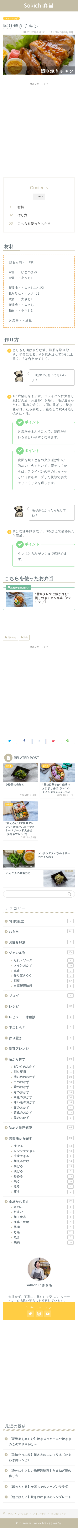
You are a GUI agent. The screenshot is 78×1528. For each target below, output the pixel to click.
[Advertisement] (39, 128)
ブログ (40, 996)
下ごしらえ (40, 1027)
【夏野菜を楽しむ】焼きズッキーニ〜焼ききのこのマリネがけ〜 (40, 1441)
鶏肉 (25, 637)
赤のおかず (42, 1107)
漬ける (42, 1171)
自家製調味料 (42, 985)
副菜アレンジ (40, 1048)
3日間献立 (40, 921)
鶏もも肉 (11, 637)
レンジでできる (43, 1151)
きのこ (42, 1206)
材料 (20, 207)
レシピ (40, 1006)
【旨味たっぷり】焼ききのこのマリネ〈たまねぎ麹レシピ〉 (40, 1457)
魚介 (42, 1237)
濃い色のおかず (43, 1076)
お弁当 (40, 931)
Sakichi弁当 (39, 5)
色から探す (40, 1059)
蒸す (42, 1191)
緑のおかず (43, 1092)
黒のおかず (42, 1117)
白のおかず (43, 1082)
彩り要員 (43, 1071)
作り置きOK (42, 975)
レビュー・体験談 (40, 1017)
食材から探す (40, 1201)
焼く (43, 1181)
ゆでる (43, 1145)
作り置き (40, 1038)
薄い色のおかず (43, 1102)
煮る (42, 1186)
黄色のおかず (43, 1112)
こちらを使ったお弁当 (34, 223)
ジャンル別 (40, 952)
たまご (42, 1211)
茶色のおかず (43, 1097)
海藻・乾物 (42, 1222)
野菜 (43, 1232)
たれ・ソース (42, 960)
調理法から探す (40, 1138)
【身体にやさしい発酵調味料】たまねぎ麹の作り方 (40, 1473)
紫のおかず (42, 1087)
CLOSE (39, 196)
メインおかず (11, 18)
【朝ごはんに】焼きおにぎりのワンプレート (40, 1497)
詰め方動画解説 (40, 1127)
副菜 (43, 980)
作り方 (22, 215)
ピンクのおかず (42, 1066)
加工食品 (42, 1217)
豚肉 (42, 1227)
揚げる (43, 1166)
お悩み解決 (40, 942)
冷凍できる (42, 1156)
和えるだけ (43, 1161)
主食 (42, 970)
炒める (43, 1176)
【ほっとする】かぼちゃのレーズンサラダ (38, 1486)
